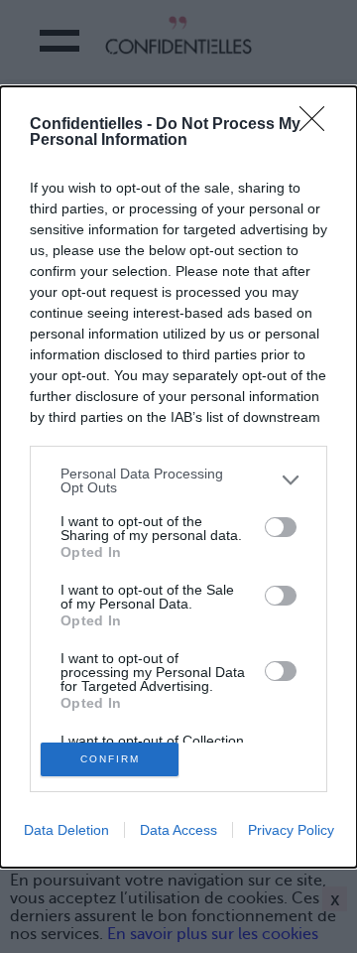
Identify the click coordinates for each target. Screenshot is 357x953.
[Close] (318, 125)
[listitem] (178, 480)
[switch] (281, 527)
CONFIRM (110, 758)
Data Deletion (66, 830)
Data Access (178, 830)
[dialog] (178, 477)
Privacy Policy (291, 830)
